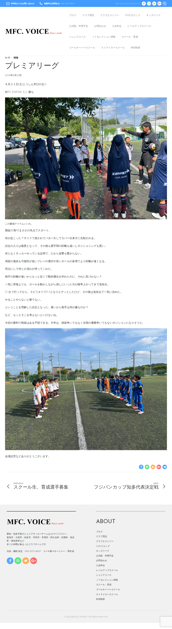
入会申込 (116, 25)
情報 (16, 57)
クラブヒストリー (109, 15)
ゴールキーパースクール (82, 47)
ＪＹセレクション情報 (103, 36)
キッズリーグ (153, 15)
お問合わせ (100, 25)
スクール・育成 (129, 36)
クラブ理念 (88, 15)
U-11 (7, 57)
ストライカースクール (113, 47)
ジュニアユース (77, 36)
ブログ (72, 15)
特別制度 (135, 47)
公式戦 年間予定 (78, 25)
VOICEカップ (132, 15)
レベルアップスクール (139, 25)
